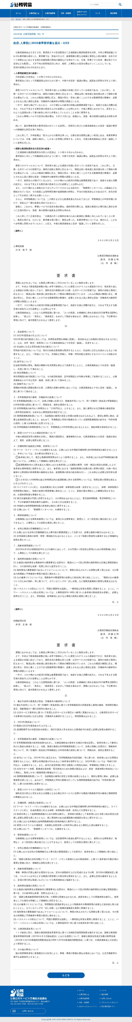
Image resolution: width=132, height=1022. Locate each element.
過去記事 (18, 19)
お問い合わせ (28, 1011)
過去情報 (113, 13)
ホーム (18, 13)
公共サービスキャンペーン (82, 13)
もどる (66, 975)
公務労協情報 (50, 13)
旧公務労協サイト (108, 1006)
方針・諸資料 (66, 13)
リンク (97, 13)
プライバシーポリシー (109, 1002)
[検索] (120, 4)
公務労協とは (34, 13)
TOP (12, 19)
